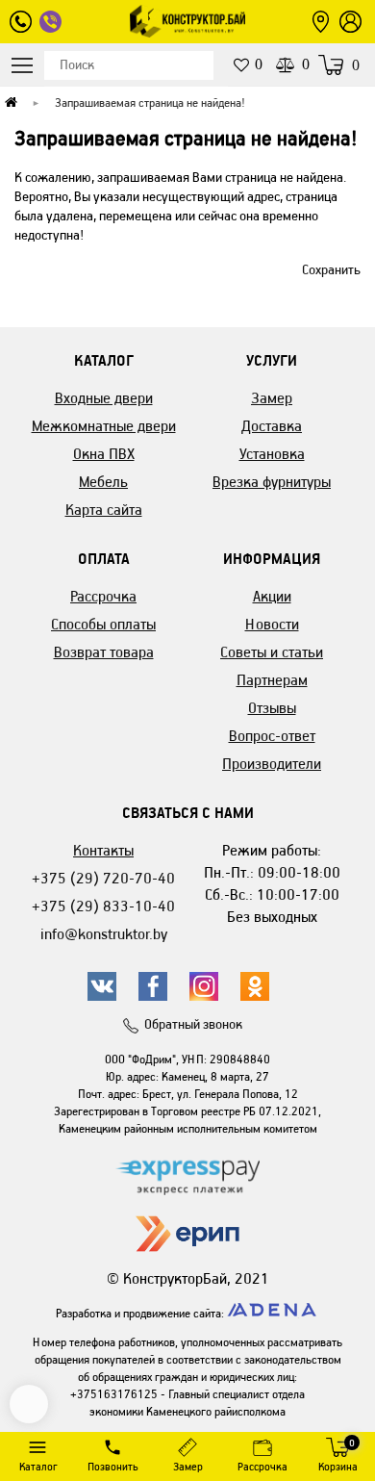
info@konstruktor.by (103, 934)
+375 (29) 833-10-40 (103, 906)
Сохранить (331, 270)
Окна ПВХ (104, 454)
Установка (272, 454)
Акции (272, 596)
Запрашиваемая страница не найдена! (150, 102)
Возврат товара (104, 652)
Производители (271, 763)
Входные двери (104, 398)
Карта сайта (103, 509)
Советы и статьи (271, 652)
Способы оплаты (103, 624)
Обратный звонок (193, 1024)
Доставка (271, 426)
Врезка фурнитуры (271, 481)
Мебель (103, 481)
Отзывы (272, 708)
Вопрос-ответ (272, 736)
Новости (272, 624)
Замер (271, 398)
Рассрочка (103, 596)
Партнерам (272, 680)
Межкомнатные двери (104, 426)
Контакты (103, 850)
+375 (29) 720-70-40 (103, 878)
